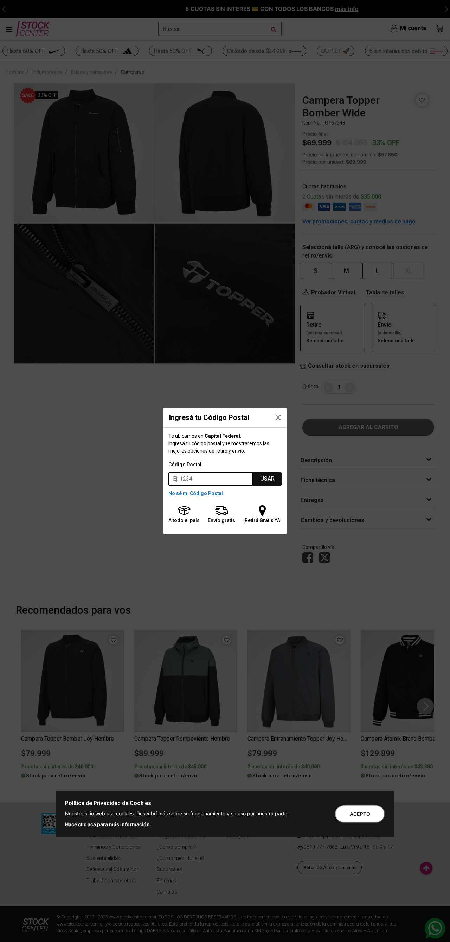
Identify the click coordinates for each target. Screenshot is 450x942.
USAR (267, 478)
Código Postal (184, 464)
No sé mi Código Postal (195, 493)
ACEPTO (360, 814)
